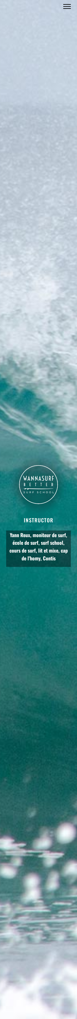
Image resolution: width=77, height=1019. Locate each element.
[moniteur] (38, 509)
